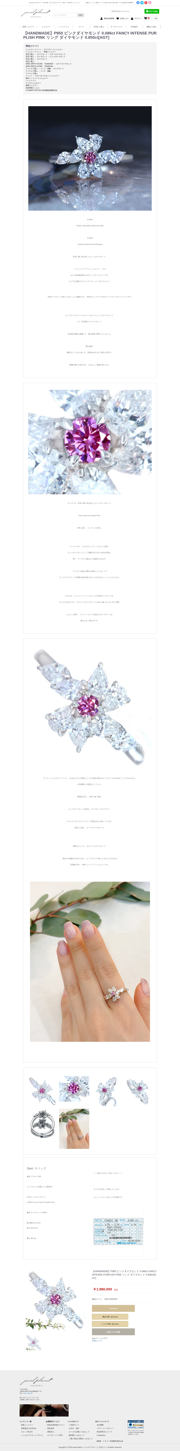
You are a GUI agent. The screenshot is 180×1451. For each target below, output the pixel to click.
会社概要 (100, 1425)
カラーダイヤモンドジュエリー (47, 76)
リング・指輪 (45, 69)
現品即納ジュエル (32, 88)
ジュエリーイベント (33, 49)
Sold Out (113, 1308)
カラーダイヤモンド (57, 54)
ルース (81, 27)
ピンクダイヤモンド (57, 57)
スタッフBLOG (27, 1432)
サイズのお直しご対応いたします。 (107, 1189)
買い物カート (116, 2)
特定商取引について (104, 1432)
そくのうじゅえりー (33, 83)
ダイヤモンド (42, 54)
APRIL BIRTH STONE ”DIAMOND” (40, 64)
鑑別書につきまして (76, 1435)
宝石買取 (130, 2)
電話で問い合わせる (110, 1317)
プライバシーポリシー (105, 1428)
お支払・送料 (74, 1428)
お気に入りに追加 (113, 1332)
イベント (29, 76)
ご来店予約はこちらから (119, 11)
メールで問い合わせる (110, 1324)
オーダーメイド (116, 27)
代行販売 (124, 2)
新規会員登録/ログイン (56, 1425)
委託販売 (50, 1428)
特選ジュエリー (50, 52)
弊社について (90, 2)
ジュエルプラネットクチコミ (32, 1435)
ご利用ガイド (74, 1425)
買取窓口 (50, 1432)
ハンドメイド (64, 27)
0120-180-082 (28, 1393)
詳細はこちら (97, 1341)
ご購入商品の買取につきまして (81, 1439)
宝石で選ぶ (30, 54)
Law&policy (101, 1435)
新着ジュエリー (28, 27)
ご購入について (99, 2)
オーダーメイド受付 (55, 1435)
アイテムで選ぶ (32, 69)
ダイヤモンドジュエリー (53, 49)
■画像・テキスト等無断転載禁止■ (110, 1441)
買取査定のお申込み (28, 1428)
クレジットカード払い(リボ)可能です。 (108, 1197)
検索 (80, 15)
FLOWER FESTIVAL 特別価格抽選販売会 (41, 90)
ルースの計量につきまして (79, 1432)
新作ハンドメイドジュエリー (37, 78)
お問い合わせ (108, 2)
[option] (57, 1300)
